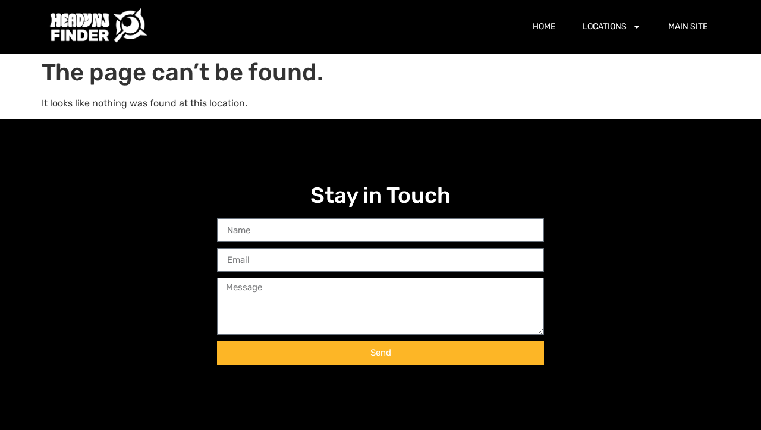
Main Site (687, 26)
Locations (605, 26)
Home (544, 26)
